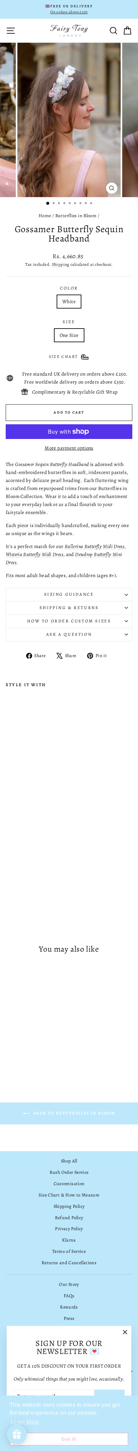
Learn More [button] (25, 1422)
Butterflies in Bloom (76, 215)
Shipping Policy (69, 1206)
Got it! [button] (69, 1439)
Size (69, 322)
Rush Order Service (69, 1172)
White (69, 301)
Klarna (69, 1240)
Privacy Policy (69, 1229)
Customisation (69, 1183)
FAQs (69, 1296)
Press (69, 1318)
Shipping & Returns (69, 607)
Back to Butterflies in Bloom (74, 1113)
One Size (69, 335)
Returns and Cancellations (69, 1263)
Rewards (69, 1307)
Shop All (69, 1161)
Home (45, 215)
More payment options (69, 448)
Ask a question (69, 634)
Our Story (69, 1284)
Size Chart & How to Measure (69, 1195)
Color (69, 288)
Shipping (60, 264)
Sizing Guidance (69, 594)
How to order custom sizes (69, 621)
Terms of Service (69, 1251)
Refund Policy (69, 1218)
